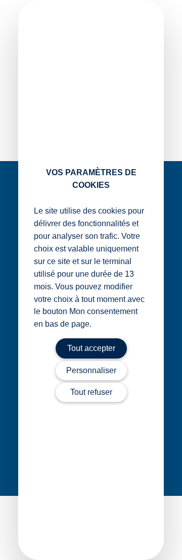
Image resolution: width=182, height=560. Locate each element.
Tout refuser (91, 392)
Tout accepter (91, 348)
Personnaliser (91, 370)
